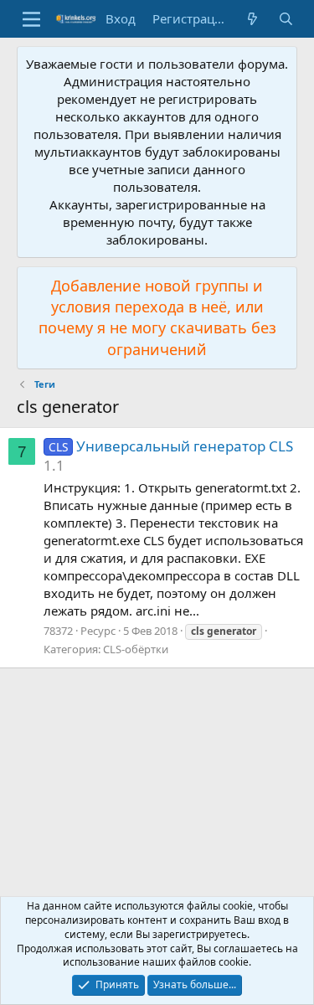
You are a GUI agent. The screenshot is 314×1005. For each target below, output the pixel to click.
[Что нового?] (252, 18)
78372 (58, 630)
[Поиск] (286, 18)
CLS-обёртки (135, 649)
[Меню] (31, 19)
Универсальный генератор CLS (171, 446)
